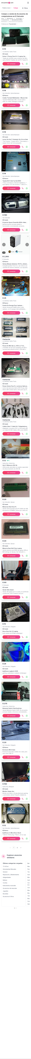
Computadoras (5, 20)
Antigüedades (7, 877)
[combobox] (9, 24)
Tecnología (19, 18)
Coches (5, 883)
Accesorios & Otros (17, 20)
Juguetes (5, 891)
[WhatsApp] (27, 63)
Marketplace (10, 18)
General (5, 872)
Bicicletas (5, 893)
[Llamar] (22, 63)
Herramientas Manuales (9, 869)
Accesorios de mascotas (10, 888)
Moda (29, 893)
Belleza (5, 880)
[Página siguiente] (21, 847)
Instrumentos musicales (9, 885)
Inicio (2, 18)
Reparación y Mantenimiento (11, 874)
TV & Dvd (5, 866)
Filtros (26, 8)
